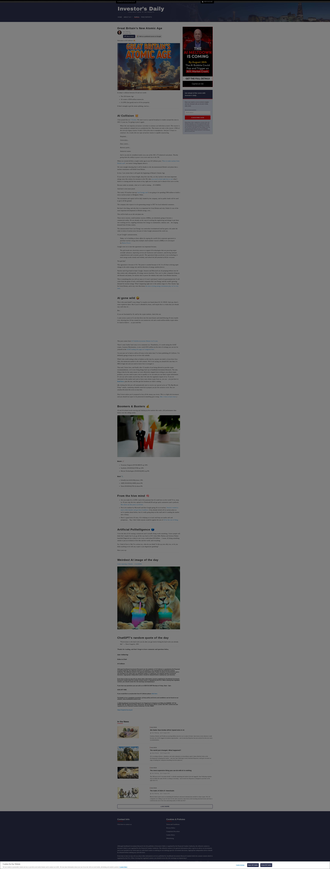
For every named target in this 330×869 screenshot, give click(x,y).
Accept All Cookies (266, 865)
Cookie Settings (240, 865)
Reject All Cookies (253, 865)
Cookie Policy (123, 867)
